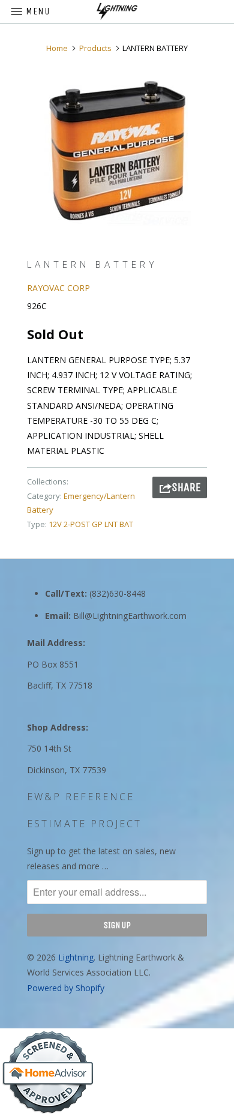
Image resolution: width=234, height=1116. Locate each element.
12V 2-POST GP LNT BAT (91, 524)
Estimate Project (84, 823)
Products (95, 48)
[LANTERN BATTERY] (117, 151)
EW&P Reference (80, 796)
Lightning (76, 957)
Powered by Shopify (65, 988)
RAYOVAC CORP (58, 288)
